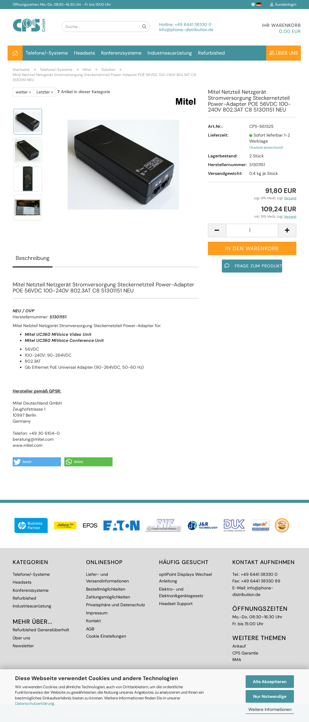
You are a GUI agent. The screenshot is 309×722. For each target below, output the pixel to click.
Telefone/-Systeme (47, 53)
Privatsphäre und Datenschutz (115, 604)
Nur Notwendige (269, 696)
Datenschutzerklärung (34, 703)
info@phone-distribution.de (186, 29)
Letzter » (45, 92)
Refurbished (211, 53)
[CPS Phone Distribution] (33, 20)
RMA (236, 659)
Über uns (286, 53)
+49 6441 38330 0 (193, 24)
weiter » (23, 92)
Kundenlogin (284, 4)
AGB (90, 629)
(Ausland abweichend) (266, 147)
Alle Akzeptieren (270, 681)
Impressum (96, 613)
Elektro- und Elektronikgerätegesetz (181, 592)
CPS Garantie (245, 653)
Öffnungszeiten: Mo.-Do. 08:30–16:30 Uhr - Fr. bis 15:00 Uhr (62, 4)
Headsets (84, 53)
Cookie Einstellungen (106, 636)
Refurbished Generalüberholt (41, 629)
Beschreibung (32, 258)
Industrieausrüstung (170, 53)
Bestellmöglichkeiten (105, 589)
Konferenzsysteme (121, 53)
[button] (37, 461)
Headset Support (176, 603)
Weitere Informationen (269, 709)
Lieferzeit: (218, 135)
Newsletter (23, 645)
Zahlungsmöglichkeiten (108, 597)
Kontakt (93, 620)
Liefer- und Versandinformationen (107, 578)
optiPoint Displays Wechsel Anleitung (185, 578)
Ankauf (239, 646)
